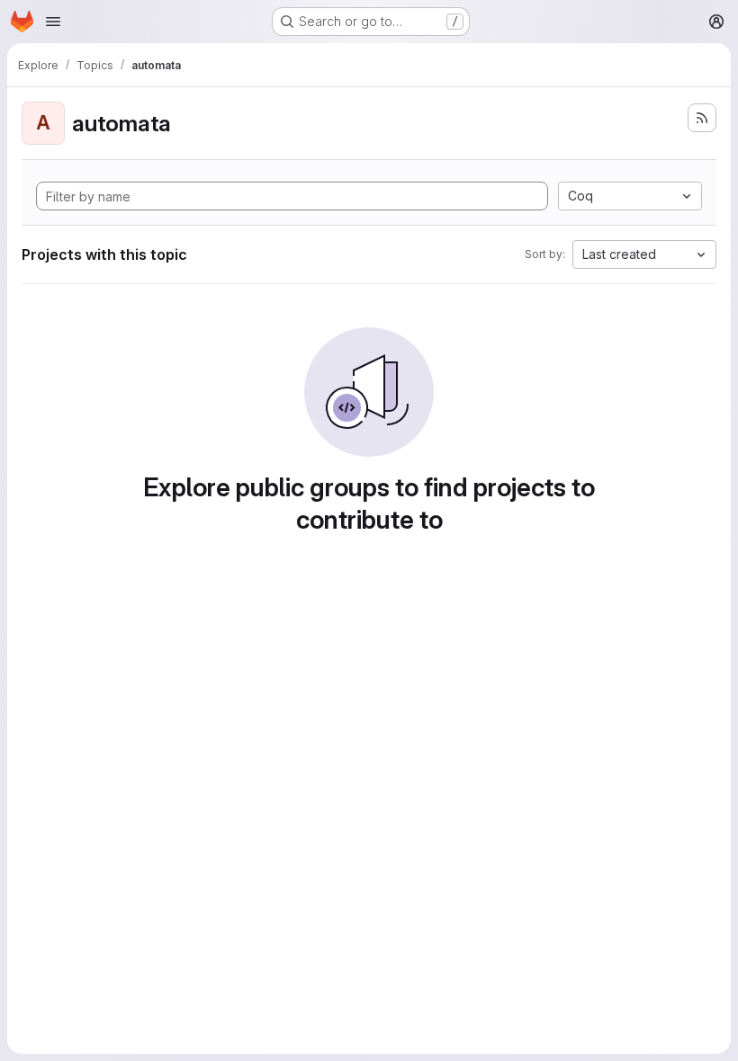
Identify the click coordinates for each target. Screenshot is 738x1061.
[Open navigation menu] (53, 21)
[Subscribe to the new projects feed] (702, 117)
